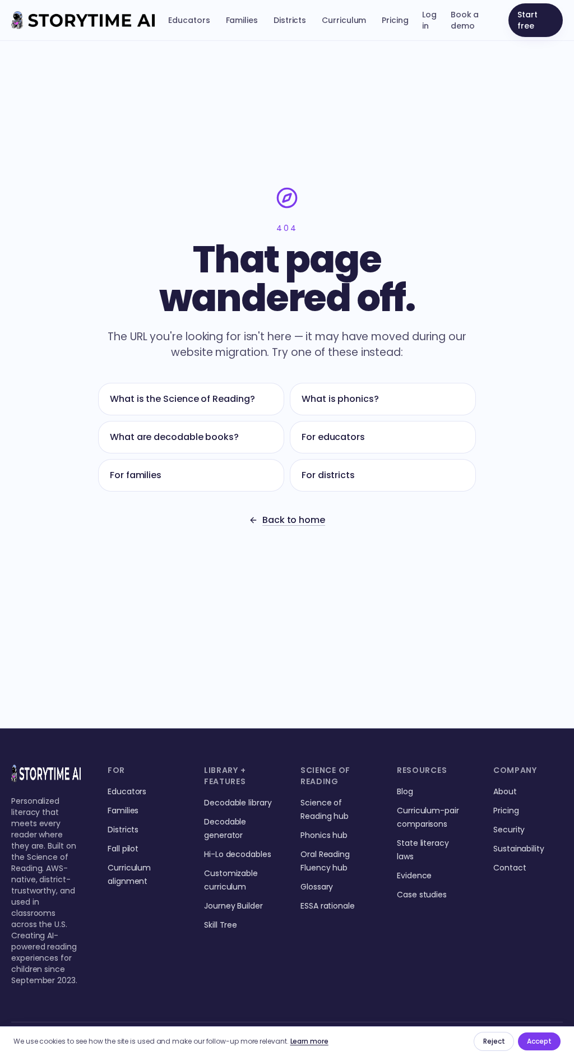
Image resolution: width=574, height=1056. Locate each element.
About (505, 791)
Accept (539, 1041)
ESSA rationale (327, 905)
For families (135, 475)
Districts (290, 20)
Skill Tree (220, 924)
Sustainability (518, 848)
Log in (429, 20)
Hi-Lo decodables (237, 854)
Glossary (316, 886)
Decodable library (238, 802)
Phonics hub (324, 835)
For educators (333, 436)
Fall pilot (123, 848)
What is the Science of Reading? (182, 398)
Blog (405, 791)
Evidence (414, 875)
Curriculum (344, 20)
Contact (509, 867)
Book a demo (465, 20)
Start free (527, 20)
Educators (189, 20)
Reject (494, 1041)
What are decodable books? (174, 436)
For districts (328, 475)
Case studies (422, 894)
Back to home (293, 519)
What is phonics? (340, 398)
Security (509, 829)
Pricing (395, 20)
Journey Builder (233, 905)
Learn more (309, 1041)
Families (242, 20)
